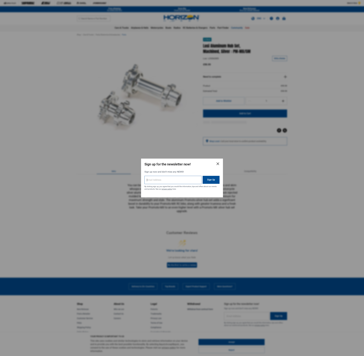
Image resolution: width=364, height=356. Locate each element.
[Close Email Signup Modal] (218, 163)
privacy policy (167, 189)
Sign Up (211, 179)
